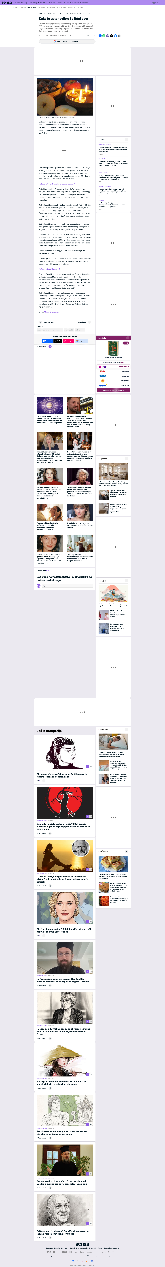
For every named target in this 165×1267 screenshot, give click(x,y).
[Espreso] (64, 1252)
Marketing (107, 1256)
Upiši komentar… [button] (49, 586)
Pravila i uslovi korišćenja (64, 1256)
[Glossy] (82, 1252)
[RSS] (87, 1261)
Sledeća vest (82, 322)
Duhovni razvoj (63, 13)
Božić (71, 330)
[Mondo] (56, 1252)
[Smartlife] (97, 1252)
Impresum (53, 1256)
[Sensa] (7, 3)
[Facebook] (73, 1261)
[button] (90, 35)
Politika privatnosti (97, 1256)
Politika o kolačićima (85, 1256)
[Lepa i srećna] (89, 1252)
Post (39, 330)
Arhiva (113, 1256)
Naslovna (42, 13)
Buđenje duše (51, 13)
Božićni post (79, 330)
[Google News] (92, 1261)
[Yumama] (106, 1252)
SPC (65, 330)
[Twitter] (78, 1261)
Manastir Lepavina (51, 312)
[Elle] (71, 1252)
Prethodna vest (48, 322)
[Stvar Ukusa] (115, 1252)
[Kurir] (49, 1252)
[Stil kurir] (76, 1252)
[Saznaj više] (126, 458)
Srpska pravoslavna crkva (52, 330)
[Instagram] (82, 1261)
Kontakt (75, 1256)
